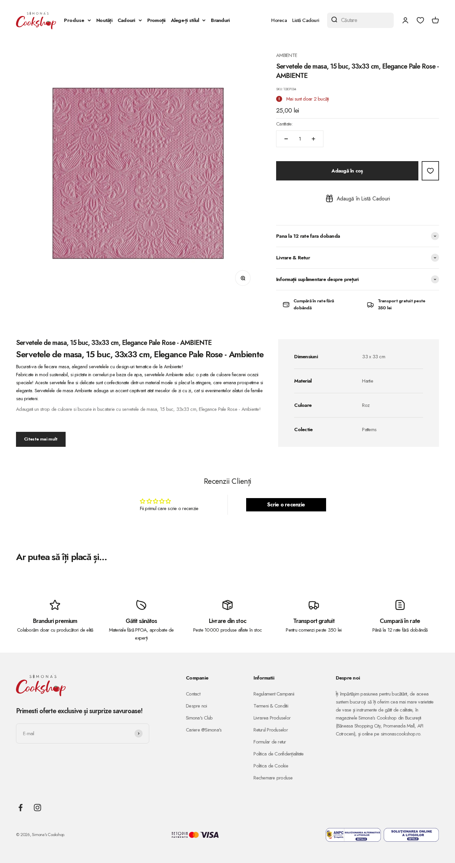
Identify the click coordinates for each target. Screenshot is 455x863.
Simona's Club (199, 717)
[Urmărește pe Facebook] (20, 807)
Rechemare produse (272, 777)
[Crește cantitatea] (313, 139)
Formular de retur (269, 741)
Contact (193, 694)
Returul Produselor (270, 729)
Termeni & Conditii (270, 706)
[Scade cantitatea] (286, 139)
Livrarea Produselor (271, 717)
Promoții (156, 20)
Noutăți (104, 20)
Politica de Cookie (270, 765)
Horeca (279, 20)
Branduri (220, 20)
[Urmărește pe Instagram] (37, 807)
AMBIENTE (286, 55)
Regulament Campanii (273, 694)
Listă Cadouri (305, 20)
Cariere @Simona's (204, 729)
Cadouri (126, 20)
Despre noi (196, 706)
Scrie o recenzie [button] (286, 504)
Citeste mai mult (41, 439)
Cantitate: (284, 124)
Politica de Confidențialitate (278, 753)
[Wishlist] (420, 20)
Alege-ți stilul (185, 20)
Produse (74, 20)
